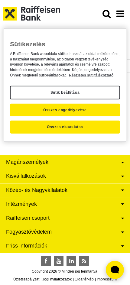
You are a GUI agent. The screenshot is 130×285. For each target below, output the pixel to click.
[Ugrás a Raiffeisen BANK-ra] (31, 13)
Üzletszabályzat (26, 279)
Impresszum (107, 279)
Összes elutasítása (65, 127)
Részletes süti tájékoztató (91, 75)
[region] (65, 85)
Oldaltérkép (84, 279)
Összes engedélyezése (65, 110)
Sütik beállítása (65, 92)
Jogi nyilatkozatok (57, 279)
